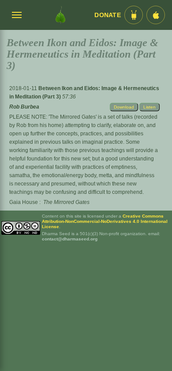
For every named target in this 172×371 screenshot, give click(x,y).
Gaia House (23, 202)
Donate (107, 15)
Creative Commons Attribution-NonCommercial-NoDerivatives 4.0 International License (105, 221)
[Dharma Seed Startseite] (60, 15)
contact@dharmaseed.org (69, 238)
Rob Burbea (24, 107)
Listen (149, 107)
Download (124, 107)
